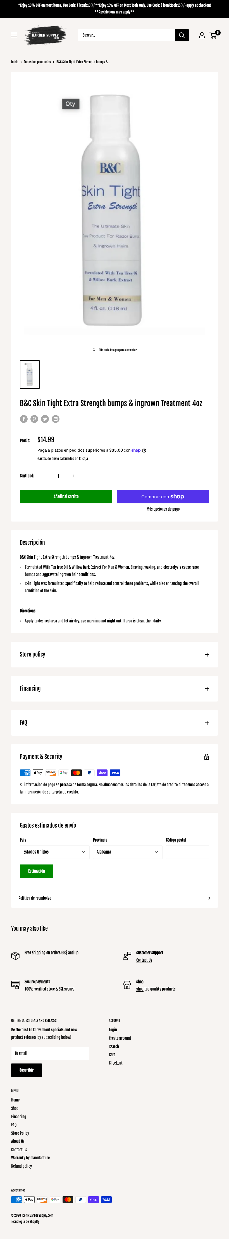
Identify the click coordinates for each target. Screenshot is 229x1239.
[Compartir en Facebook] (24, 419)
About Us (18, 1141)
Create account (120, 1038)
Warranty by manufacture (30, 1157)
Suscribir (27, 1070)
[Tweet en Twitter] (45, 419)
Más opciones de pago (163, 509)
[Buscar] (182, 35)
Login (113, 1029)
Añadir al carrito (66, 496)
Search (114, 1046)
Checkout (116, 1063)
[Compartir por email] (55, 419)
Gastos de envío (48, 458)
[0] (213, 35)
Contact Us (144, 960)
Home (15, 1100)
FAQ (13, 1124)
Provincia (100, 840)
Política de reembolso (34, 898)
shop (140, 989)
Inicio (14, 62)
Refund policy (21, 1166)
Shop (14, 1108)
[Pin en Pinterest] (34, 419)
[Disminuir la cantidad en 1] (43, 476)
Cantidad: (27, 475)
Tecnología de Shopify (25, 1221)
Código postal (176, 840)
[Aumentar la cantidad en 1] (73, 476)
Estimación (36, 871)
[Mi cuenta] (202, 35)
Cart (112, 1054)
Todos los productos (37, 62)
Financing (18, 1116)
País (23, 840)
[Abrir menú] (14, 35)
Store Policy (20, 1133)
